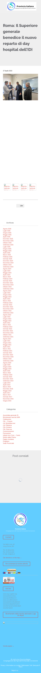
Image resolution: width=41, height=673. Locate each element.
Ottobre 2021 (7, 335)
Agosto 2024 (7, 269)
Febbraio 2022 (7, 327)
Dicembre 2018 (8, 389)
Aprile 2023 (6, 299)
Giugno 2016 (7, 401)
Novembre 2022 (8, 309)
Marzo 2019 (7, 387)
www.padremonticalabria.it (11, 602)
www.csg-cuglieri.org (10, 594)
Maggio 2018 (7, 391)
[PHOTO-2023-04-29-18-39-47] (32, 187)
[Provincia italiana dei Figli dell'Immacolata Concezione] (21, 6)
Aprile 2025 (6, 253)
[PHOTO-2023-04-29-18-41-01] (15, 187)
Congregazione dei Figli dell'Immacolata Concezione (20, 661)
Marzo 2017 (7, 395)
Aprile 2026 (6, 237)
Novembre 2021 (8, 333)
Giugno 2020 (7, 367)
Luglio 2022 (6, 317)
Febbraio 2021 (7, 351)
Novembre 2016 (8, 399)
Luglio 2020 (6, 365)
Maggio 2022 (7, 321)
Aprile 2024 (6, 275)
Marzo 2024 (7, 277)
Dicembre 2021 (8, 331)
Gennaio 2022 (7, 329)
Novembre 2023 (8, 285)
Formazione (7, 433)
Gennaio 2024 (7, 281)
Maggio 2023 (7, 297)
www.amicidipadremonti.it (11, 604)
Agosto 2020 (7, 363)
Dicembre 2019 (8, 379)
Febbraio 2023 (7, 303)
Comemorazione (8, 431)
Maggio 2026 (7, 235)
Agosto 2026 (7, 229)
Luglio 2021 (6, 341)
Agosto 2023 (7, 291)
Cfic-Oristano (7, 427)
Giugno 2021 (7, 343)
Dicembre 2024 (8, 261)
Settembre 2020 (8, 361)
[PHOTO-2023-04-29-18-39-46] (7, 187)
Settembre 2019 (8, 381)
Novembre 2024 (8, 263)
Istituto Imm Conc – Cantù (11, 435)
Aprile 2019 (6, 385)
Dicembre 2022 (8, 307)
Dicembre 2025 (8, 239)
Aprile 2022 (6, 323)
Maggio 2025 (7, 251)
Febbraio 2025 (7, 257)
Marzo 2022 (7, 325)
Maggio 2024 (7, 273)
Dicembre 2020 (8, 355)
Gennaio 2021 (7, 353)
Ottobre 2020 (7, 359)
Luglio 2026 (6, 231)
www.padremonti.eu (9, 596)
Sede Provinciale (8, 443)
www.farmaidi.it (8, 608)
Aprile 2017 (6, 393)
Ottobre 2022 (7, 311)
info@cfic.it (11, 554)
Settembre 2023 (8, 289)
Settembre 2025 (8, 245)
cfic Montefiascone (9, 423)
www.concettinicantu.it (10, 600)
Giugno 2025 (7, 249)
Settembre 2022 (8, 313)
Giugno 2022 (7, 319)
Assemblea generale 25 (10, 415)
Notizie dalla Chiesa (9, 437)
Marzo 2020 (7, 373)
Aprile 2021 (6, 347)
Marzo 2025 (7, 255)
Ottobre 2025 (7, 243)
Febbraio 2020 (7, 375)
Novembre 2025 (8, 241)
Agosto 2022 (7, 315)
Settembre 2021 (8, 337)
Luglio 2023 (6, 293)
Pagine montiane (8, 439)
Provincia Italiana (25, 659)
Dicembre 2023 (8, 283)
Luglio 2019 (6, 383)
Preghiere (6, 441)
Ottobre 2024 (7, 265)
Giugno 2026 (7, 233)
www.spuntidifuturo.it (9, 598)
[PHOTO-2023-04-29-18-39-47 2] (24, 187)
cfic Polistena (7, 425)
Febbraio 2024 (7, 279)
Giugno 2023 (7, 295)
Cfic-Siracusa (7, 429)
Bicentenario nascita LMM (11, 417)
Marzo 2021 (7, 349)
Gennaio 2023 (7, 305)
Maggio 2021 (7, 345)
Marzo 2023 (7, 301)
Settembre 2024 (8, 267)
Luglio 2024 (6, 271)
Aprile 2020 (6, 371)
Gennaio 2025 (7, 259)
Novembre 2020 (8, 357)
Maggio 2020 (7, 369)
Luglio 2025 (6, 247)
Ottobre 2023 (7, 287)
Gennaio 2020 (7, 377)
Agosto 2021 (7, 339)
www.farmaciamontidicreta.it (12, 606)
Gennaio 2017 (7, 397)
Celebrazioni (7, 419)
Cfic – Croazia (7, 421)
